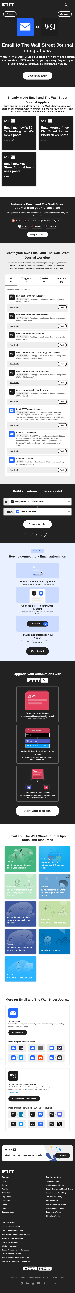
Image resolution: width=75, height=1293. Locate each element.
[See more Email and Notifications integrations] (17, 1058)
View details (14, 307)
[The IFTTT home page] (8, 5)
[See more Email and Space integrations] (56, 1048)
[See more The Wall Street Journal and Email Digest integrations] (36, 1124)
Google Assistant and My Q (56, 1193)
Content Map (6, 1200)
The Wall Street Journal (47, 45)
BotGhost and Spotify (54, 1196)
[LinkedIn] (27, 1283)
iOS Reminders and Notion (56, 1204)
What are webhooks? (10, 1246)
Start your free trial (37, 811)
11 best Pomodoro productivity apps (15, 1250)
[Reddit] (55, 1283)
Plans (4, 1208)
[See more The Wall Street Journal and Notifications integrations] (17, 1124)
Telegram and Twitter (53, 1212)
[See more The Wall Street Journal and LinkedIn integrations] (17, 1114)
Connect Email (17, 1032)
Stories (4, 1185)
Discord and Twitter (53, 1216)
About (61, 1277)
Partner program (35, 1277)
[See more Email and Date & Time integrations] (56, 1058)
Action (21, 461)
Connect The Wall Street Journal (24, 1099)
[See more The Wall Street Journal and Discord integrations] (56, 1114)
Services (5, 1181)
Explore (5, 1177)
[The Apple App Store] (30, 1268)
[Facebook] (22, 1283)
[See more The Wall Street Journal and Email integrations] (36, 1114)
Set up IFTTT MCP (37, 235)
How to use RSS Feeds (10, 1242)
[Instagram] (33, 1283)
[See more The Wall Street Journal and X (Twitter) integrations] (56, 1124)
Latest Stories (8, 1222)
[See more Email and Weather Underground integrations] (17, 1048)
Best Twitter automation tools (13, 1230)
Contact (46, 1277)
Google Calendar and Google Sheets (59, 1189)
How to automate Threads (11, 1254)
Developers (14, 1277)
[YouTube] (38, 1283)
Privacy (54, 1277)
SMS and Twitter (52, 1200)
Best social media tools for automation (16, 1261)
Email (8, 45)
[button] (71, 5)
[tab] (11, 280)
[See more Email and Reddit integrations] (36, 1058)
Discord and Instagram (54, 1181)
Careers (23, 1277)
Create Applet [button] (37, 524)
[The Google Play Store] (45, 1268)
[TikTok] (49, 1283)
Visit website (13, 1092)
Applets (5, 1189)
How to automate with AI (11, 1227)
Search (4, 1204)
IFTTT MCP (6, 1193)
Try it (62, 307)
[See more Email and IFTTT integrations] (36, 1048)
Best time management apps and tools (16, 1234)
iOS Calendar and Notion (55, 1185)
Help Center (6, 1196)
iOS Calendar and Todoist (55, 1208)
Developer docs (8, 1212)
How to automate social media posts (15, 1257)
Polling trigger (23, 299)
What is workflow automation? (13, 1238)
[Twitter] (44, 1283)
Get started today (37, 75)
